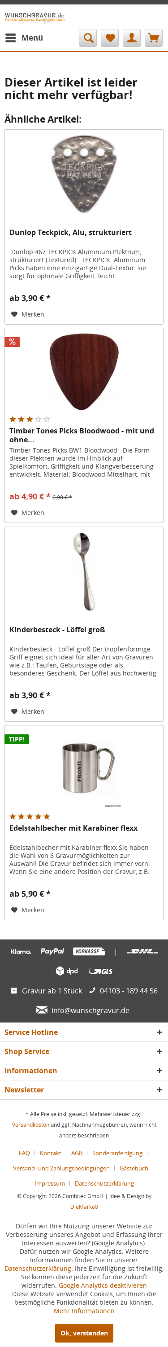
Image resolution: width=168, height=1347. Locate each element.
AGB (76, 1153)
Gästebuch (134, 1168)
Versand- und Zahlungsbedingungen (61, 1168)
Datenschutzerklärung (104, 1183)
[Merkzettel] (110, 38)
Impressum (49, 1183)
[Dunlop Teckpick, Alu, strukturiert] (84, 174)
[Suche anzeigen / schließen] (88, 38)
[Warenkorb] (154, 38)
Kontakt (50, 1153)
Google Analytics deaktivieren (103, 1285)
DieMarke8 (84, 1207)
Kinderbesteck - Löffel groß (57, 629)
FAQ (24, 1153)
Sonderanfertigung (117, 1153)
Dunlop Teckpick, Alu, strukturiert (70, 232)
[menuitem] (23, 38)
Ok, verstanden (84, 1333)
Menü (32, 38)
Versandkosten (30, 1125)
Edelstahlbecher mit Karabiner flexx (73, 828)
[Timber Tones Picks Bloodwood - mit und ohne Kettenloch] (84, 373)
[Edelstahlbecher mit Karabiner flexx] (84, 770)
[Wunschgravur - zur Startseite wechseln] (34, 17)
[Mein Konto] (132, 38)
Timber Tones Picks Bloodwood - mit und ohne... (81, 435)
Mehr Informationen (84, 1310)
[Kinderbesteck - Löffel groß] (84, 571)
